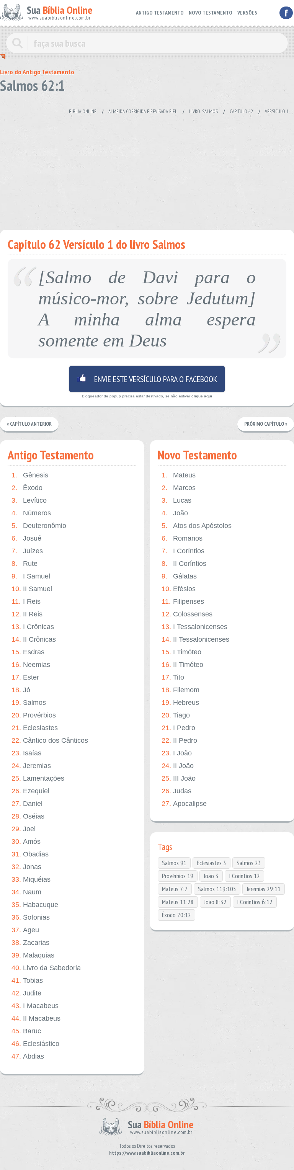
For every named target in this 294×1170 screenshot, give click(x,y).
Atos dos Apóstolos (197, 525)
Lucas (176, 500)
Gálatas (179, 576)
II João (178, 766)
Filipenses (183, 601)
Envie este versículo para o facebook (147, 379)
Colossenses (187, 614)
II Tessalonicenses (195, 639)
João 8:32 (215, 902)
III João (179, 778)
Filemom (180, 690)
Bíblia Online (82, 111)
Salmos (28, 702)
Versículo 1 (277, 111)
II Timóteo (182, 664)
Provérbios (33, 715)
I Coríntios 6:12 (255, 902)
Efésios (179, 589)
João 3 (211, 876)
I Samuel (30, 576)
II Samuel (31, 589)
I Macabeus (35, 1006)
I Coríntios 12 (244, 876)
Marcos (179, 488)
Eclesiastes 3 (211, 863)
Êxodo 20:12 (176, 915)
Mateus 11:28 (178, 902)
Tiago (176, 715)
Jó (20, 690)
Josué (26, 538)
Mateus (179, 475)
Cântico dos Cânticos (49, 740)
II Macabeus (35, 1018)
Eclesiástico (35, 1043)
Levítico (29, 500)
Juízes (27, 551)
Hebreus (180, 702)
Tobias (27, 980)
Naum (26, 892)
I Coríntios (183, 551)
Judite (26, 993)
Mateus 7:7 (175, 889)
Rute (24, 563)
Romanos (182, 538)
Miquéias (31, 879)
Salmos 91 (174, 863)
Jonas (26, 867)
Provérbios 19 (177, 876)
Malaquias (32, 955)
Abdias (27, 1056)
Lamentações (37, 778)
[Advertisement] (147, 168)
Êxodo (26, 488)
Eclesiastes (34, 728)
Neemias (30, 664)
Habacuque (34, 905)
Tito (173, 677)
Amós (26, 841)
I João (177, 753)
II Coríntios (184, 563)
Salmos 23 (249, 863)
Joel (23, 829)
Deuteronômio (38, 525)
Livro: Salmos (203, 111)
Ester (25, 677)
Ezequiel (30, 791)
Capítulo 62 (241, 111)
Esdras (27, 652)
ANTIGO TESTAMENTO (160, 12)
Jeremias (31, 766)
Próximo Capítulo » (265, 424)
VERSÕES (247, 12)
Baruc (26, 1031)
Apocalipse (184, 803)
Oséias (27, 816)
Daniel (26, 803)
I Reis (26, 601)
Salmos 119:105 (217, 889)
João (175, 513)
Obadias (30, 854)
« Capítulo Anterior (29, 424)
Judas (176, 791)
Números (31, 513)
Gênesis (29, 475)
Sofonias (30, 917)
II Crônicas (33, 639)
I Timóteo (181, 652)
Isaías (26, 753)
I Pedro (178, 728)
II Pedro (179, 740)
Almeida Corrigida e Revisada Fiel (142, 111)
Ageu (25, 930)
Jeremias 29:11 (264, 889)
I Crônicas (32, 627)
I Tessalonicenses (194, 627)
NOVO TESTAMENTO (210, 12)
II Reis (26, 614)
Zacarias (30, 942)
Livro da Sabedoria (46, 968)
